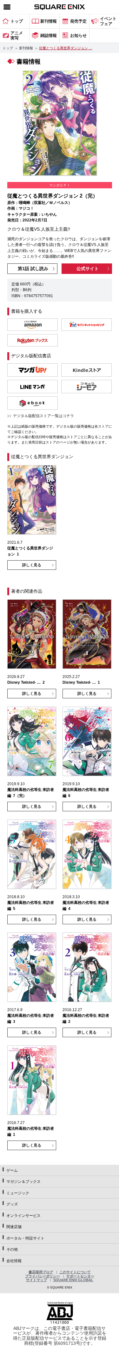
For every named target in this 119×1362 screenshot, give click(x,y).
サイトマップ (36, 1280)
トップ (8, 48)
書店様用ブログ (41, 1272)
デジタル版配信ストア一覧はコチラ (43, 416)
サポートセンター (80, 1276)
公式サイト (87, 268)
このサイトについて (75, 1272)
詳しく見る (31, 565)
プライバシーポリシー (42, 1276)
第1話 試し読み (33, 268)
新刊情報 (26, 48)
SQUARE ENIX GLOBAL (73, 1280)
